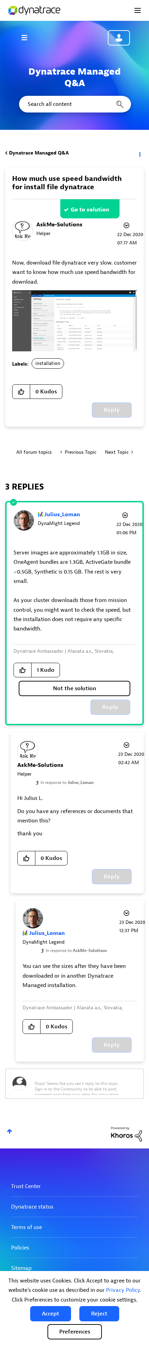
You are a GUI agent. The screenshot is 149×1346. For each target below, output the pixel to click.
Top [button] (9, 1131)
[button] (50, 1313)
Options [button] (139, 153)
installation (47, 363)
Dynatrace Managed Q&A (39, 153)
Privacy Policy (123, 1290)
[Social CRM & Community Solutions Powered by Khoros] (126, 1134)
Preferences (74, 1331)
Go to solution (90, 209)
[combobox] (74, 104)
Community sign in (119, 37)
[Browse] (27, 37)
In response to (67, 782)
